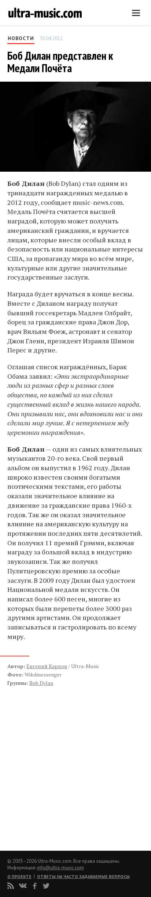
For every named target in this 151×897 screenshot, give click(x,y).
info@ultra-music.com (60, 868)
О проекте (19, 876)
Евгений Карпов (46, 666)
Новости (21, 38)
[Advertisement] (51, 761)
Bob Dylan (41, 682)
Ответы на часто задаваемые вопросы (83, 876)
